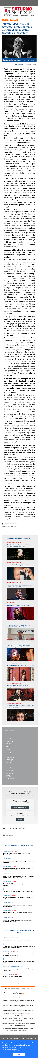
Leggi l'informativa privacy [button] (10, 1050)
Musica (5, 20)
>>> (31, 988)
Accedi (20, 819)
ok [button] (19, 1054)
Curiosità (14, 20)
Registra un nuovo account (20, 807)
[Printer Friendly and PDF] (30, 64)
